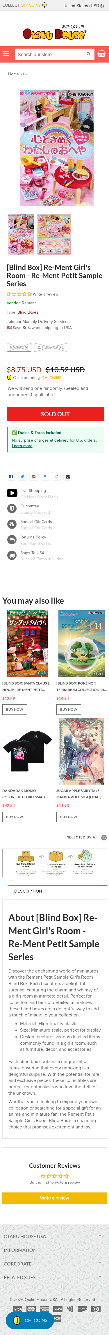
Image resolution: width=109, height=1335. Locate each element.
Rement (29, 303)
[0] (11, 476)
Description (28, 891)
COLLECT (21, 5)
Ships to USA (32, 553)
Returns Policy (33, 537)
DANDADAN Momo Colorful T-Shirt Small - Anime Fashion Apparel (25, 794)
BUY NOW (14, 709)
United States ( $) (83, 5)
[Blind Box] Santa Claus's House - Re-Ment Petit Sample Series (25, 687)
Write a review (54, 1198)
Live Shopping (33, 490)
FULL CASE (53, 347)
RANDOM (19, 347)
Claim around (36, 378)
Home (13, 74)
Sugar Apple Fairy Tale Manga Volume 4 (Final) (78, 793)
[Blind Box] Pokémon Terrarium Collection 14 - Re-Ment (81, 687)
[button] (19, 294)
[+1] (56, 476)
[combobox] (54, 54)
